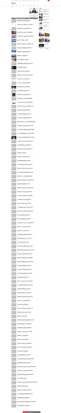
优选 (28, 0)
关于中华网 (24, 411)
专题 (26, 5)
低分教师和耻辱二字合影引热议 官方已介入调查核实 (24, 331)
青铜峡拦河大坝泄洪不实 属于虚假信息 (22, 339)
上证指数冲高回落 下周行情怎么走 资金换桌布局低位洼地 (25, 187)
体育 (23, 5)
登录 (48, 0)
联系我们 (28, 411)
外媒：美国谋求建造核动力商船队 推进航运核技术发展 (25, 393)
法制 (29, 0)
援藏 (22, 0)
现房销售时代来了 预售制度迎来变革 (22, 55)
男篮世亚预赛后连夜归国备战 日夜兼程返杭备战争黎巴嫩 (25, 374)
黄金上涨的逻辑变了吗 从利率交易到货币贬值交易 (24, 28)
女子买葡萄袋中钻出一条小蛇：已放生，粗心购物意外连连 (25, 222)
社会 (19, 5)
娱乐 (17, 0)
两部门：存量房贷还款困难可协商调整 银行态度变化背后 (25, 172)
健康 (25, 0)
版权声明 (32, 411)
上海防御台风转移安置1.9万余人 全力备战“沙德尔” (24, 292)
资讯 (13, 0)
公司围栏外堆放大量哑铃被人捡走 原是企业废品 (24, 288)
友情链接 (35, 411)
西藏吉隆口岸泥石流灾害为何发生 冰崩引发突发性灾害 (25, 296)
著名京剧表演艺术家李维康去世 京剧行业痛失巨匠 (24, 265)
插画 (24, 0)
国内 (13, 5)
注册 (46, 0)
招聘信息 (30, 411)
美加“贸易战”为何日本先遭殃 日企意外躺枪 (23, 156)
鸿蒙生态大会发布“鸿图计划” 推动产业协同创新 (24, 203)
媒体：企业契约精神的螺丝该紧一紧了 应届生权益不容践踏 (25, 133)
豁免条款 (33, 411)
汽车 (18, 0)
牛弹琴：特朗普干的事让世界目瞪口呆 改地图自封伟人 (25, 164)
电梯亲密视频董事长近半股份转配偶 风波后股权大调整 (25, 63)
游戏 (20, 0)
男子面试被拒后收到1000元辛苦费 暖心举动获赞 (24, 199)
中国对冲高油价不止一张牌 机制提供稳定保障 (23, 300)
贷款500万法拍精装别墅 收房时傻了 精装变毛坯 (24, 218)
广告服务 (26, 411)
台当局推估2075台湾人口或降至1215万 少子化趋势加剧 (25, 24)
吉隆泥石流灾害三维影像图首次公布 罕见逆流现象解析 (25, 257)
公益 (26, 0)
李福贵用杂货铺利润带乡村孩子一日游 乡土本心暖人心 (25, 238)
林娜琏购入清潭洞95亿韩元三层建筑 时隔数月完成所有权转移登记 (26, 401)
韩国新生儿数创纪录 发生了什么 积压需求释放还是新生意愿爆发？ (26, 121)
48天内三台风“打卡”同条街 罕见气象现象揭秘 (23, 82)
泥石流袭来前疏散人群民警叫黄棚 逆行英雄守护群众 (24, 234)
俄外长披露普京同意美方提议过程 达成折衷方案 (24, 362)
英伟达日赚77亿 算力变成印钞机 (21, 152)
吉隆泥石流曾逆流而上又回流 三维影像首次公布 (24, 86)
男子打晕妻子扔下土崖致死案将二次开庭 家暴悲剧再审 (25, 195)
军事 (14, 0)
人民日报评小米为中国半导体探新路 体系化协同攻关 (24, 269)
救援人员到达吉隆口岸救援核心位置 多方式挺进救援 (24, 273)
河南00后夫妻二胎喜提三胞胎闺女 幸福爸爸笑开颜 (24, 47)
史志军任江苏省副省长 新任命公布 (22, 378)
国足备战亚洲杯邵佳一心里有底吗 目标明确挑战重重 (24, 98)
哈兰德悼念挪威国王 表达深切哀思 (22, 67)
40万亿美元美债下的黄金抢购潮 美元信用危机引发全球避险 (25, 137)
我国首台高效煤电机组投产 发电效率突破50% (23, 405)
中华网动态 (37, 411)
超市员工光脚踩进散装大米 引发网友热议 (23, 59)
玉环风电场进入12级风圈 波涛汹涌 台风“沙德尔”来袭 (24, 253)
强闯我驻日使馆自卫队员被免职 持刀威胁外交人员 (24, 94)
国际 (16, 5)
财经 (33, 5)
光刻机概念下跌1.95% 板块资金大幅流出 (23, 230)
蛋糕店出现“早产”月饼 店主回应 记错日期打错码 (24, 226)
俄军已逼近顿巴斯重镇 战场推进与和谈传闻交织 (24, 160)
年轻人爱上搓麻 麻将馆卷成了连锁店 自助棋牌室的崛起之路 (25, 358)
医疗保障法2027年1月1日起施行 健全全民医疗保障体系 (25, 370)
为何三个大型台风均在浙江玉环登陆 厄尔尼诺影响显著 (25, 102)
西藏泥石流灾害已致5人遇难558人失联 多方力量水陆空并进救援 (26, 366)
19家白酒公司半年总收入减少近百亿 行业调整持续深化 (25, 32)
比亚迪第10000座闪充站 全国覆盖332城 (22, 304)
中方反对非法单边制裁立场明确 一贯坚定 (23, 242)
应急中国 (34, 0)
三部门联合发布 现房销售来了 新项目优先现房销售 (24, 343)
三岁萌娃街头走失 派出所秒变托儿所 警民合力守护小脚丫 (25, 125)
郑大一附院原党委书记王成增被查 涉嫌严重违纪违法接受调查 (26, 129)
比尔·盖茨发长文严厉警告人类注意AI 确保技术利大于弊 (25, 308)
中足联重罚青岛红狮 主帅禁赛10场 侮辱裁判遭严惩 (24, 327)
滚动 (37, 5)
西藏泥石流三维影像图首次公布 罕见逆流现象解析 (24, 323)
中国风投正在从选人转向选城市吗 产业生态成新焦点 (24, 191)
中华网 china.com (13, 3)
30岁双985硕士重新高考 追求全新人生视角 (23, 90)
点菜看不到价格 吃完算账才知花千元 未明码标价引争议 (25, 168)
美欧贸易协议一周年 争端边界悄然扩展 (22, 335)
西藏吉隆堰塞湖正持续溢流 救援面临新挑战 (23, 397)
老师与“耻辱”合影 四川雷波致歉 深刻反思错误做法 (24, 117)
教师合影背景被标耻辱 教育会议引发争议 (23, 277)
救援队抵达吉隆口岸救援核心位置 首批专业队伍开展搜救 (25, 261)
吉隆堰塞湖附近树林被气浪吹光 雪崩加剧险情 (23, 20)
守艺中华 (31, 0)
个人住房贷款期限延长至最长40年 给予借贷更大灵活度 (25, 207)
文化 (21, 0)
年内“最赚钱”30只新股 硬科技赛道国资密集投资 (24, 51)
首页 (11, 0)
